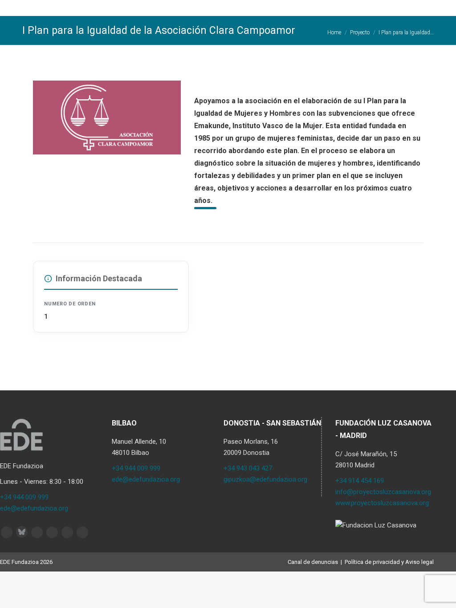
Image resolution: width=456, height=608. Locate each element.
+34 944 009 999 (24, 497)
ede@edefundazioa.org (34, 508)
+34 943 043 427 (248, 468)
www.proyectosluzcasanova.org (382, 503)
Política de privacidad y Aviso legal (389, 562)
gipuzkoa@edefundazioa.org (265, 479)
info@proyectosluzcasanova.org (383, 492)
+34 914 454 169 (359, 481)
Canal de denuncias (313, 562)
